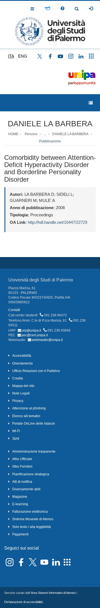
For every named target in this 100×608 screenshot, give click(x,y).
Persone (31, 134)
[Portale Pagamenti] (47, 8)
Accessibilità (21, 356)
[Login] (91, 8)
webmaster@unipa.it (47, 340)
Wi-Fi (16, 431)
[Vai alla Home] (50, 25)
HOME (13, 134)
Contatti (14, 310)
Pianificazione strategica (30, 474)
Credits (17, 378)
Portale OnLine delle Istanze (33, 423)
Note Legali (21, 393)
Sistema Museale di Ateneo (32, 519)
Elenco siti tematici (26, 416)
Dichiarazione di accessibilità (23, 602)
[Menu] (91, 103)
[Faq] (63, 8)
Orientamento (22, 363)
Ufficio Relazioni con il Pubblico (36, 371)
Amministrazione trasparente (34, 451)
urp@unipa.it (31, 330)
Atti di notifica (22, 482)
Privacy (17, 401)
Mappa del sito (23, 386)
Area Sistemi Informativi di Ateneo (53, 592)
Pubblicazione (50, 141)
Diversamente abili (26, 489)
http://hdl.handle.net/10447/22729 (57, 222)
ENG (22, 56)
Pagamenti (20, 534)
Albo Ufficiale (22, 459)
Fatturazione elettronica (30, 512)
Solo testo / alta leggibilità (31, 527)
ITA (11, 56)
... (45, 134)
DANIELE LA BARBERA (50, 123)
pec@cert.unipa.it (34, 335)
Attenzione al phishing (29, 408)
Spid (15, 438)
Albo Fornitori (22, 466)
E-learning (20, 504)
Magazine (19, 497)
